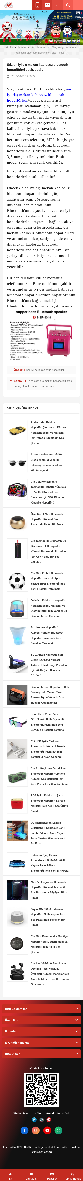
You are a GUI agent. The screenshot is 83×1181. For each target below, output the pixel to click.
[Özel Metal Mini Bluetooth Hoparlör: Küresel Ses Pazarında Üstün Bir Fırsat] (17, 521)
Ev (11, 47)
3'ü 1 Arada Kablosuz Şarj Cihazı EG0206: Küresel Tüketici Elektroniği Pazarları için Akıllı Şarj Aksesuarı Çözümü (49, 665)
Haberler (21, 47)
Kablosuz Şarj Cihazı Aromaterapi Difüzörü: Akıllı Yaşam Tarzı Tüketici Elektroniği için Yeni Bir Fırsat (49, 863)
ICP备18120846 (41, 1152)
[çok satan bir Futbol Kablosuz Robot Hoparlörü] (41, 27)
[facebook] (25, 1130)
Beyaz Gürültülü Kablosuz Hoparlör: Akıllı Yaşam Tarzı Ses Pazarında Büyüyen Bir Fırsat (48, 917)
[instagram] (36, 1130)
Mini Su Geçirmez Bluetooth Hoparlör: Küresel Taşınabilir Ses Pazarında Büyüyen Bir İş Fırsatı (49, 890)
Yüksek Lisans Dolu (57, 1113)
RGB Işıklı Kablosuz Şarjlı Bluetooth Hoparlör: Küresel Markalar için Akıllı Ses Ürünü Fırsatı (49, 803)
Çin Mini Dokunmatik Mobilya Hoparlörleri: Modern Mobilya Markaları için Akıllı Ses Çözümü (49, 944)
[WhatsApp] (58, 1130)
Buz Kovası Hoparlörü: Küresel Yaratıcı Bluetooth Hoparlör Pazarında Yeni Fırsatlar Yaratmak (47, 635)
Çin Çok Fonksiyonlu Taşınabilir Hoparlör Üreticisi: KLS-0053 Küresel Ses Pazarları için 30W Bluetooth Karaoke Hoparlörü (49, 492)
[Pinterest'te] (48, 1119)
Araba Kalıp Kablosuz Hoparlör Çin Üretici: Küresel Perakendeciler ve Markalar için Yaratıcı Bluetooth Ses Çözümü (49, 433)
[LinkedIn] (34, 1119)
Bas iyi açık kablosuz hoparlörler (45, 369)
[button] (22, 40)
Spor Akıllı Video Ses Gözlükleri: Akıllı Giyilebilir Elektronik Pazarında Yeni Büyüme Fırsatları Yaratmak (48, 722)
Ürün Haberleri (38, 47)
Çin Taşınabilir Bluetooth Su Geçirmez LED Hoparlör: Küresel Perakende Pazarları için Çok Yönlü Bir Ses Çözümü (48, 551)
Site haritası (20, 1113)
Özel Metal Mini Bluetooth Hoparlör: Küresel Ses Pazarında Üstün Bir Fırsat (47, 519)
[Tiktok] (41, 1119)
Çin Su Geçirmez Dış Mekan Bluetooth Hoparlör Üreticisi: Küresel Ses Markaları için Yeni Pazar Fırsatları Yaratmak (49, 776)
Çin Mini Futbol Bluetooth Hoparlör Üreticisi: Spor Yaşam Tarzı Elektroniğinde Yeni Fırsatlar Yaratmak (48, 581)
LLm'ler (36, 1113)
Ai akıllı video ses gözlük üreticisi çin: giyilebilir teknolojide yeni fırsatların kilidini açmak (47, 462)
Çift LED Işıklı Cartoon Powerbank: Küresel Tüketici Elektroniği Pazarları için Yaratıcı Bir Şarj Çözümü (48, 749)
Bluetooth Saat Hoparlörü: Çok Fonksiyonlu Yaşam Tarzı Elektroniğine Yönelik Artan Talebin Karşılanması (50, 695)
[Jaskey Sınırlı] (8, 5)
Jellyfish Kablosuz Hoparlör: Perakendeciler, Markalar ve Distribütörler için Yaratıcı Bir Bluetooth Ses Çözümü (49, 608)
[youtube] (47, 1130)
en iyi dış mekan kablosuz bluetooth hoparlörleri (39, 94)
